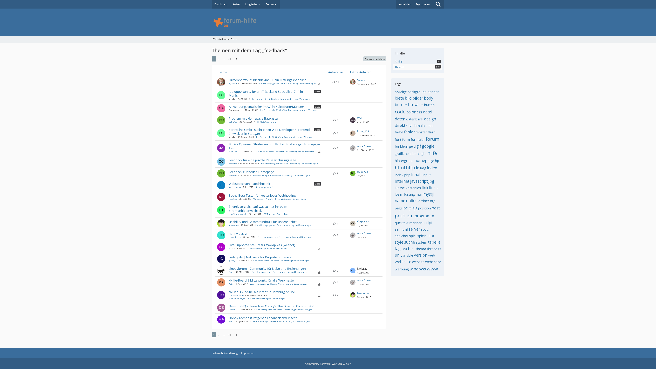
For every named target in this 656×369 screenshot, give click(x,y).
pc (405, 208)
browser (415, 104)
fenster (421, 132)
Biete (317, 91)
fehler (409, 132)
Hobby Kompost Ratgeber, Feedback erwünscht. (263, 318)
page (398, 208)
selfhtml (401, 229)
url (397, 255)
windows (418, 269)
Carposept (363, 221)
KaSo (231, 283)
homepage (424, 160)
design (430, 119)
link (425, 187)
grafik (399, 153)
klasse (400, 188)
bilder (418, 98)
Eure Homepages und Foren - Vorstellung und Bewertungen (287, 83)
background (417, 92)
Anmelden (404, 4)
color (411, 112)
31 (229, 58)
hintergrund (404, 160)
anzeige (401, 92)
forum (432, 139)
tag (398, 248)
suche (409, 242)
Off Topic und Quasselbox (275, 214)
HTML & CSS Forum (266, 121)
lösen (399, 194)
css (419, 112)
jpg (431, 181)
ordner (423, 201)
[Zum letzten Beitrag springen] (353, 82)
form (406, 139)
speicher (401, 236)
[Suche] (438, 4)
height (422, 153)
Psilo (231, 248)
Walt (360, 118)
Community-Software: (328, 363)
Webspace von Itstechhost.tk (249, 184)
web (431, 255)
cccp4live (233, 163)
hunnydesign (235, 237)
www (432, 268)
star (430, 235)
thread (432, 249)
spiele (422, 236)
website (418, 261)
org (432, 201)
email (430, 125)
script (427, 222)
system (421, 242)
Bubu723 (233, 121)
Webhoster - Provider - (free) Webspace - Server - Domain (280, 198)
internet (402, 181)
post (436, 208)
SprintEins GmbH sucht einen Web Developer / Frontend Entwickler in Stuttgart (269, 132)
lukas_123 (363, 131)
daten (400, 119)
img (423, 168)
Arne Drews (364, 146)
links (433, 187)
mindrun (233, 198)
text (411, 248)
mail (419, 194)
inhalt (416, 174)
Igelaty (232, 260)
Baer (231, 272)
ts (439, 249)
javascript (419, 181)
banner (433, 92)
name (400, 200)
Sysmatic (233, 83)
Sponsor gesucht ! (264, 187)
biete (399, 98)
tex (404, 248)
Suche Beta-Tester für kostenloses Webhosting (262, 195)
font (398, 139)
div (409, 125)
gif (418, 146)
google (428, 146)
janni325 (233, 151)
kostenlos (413, 188)
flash (431, 132)
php (412, 207)
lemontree (234, 225)
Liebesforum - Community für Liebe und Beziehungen (267, 268)
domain (419, 125)
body (428, 98)
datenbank (414, 119)
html (400, 167)
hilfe (432, 153)
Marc (231, 321)
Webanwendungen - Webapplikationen (268, 248)
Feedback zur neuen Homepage (251, 172)
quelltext (401, 223)
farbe (399, 132)
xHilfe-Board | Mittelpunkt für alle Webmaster (262, 280)
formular (418, 139)
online (412, 200)
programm (424, 215)
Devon (232, 309)
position (424, 208)
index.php (402, 175)
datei (427, 112)
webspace (433, 261)
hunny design (238, 233)
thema (421, 249)
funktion (401, 146)
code (400, 111)
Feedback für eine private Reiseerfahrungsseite (262, 160)
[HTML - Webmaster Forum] (328, 22)
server (414, 229)
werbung (402, 269)
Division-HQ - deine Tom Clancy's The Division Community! (271, 306)
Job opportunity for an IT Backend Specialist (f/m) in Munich (266, 94)
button (429, 104)
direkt (400, 125)
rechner (415, 223)
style (399, 242)
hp (437, 160)
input (426, 175)
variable (407, 255)
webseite (403, 261)
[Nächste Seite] (236, 58)
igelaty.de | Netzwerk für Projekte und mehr (260, 257)
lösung (409, 194)
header (410, 153)
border (401, 104)
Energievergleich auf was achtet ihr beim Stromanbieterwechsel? (258, 208)
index (432, 167)
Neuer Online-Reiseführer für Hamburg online (262, 292)
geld (412, 146)
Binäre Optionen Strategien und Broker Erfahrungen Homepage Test (274, 146)
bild (408, 98)
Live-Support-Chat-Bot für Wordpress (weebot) (262, 245)
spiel (412, 236)
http (410, 167)
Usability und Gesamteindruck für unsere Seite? (263, 222)
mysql (428, 194)
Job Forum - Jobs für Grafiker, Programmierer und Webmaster (281, 99)
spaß (425, 229)
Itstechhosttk (235, 187)
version (420, 255)
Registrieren (423, 4)
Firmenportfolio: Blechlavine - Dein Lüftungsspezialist (267, 80)
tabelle (434, 242)
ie (417, 167)
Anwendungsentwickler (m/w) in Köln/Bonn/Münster (266, 107)
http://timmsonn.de (238, 214)
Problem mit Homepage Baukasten (254, 118)
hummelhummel (236, 295)
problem (404, 215)
